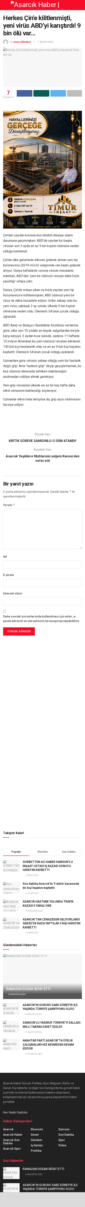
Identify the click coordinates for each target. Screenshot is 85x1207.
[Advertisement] (42, 665)
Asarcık (8, 1129)
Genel (35, 1134)
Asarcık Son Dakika (11, 1141)
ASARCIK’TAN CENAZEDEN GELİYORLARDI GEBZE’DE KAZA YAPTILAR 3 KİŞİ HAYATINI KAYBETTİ (51, 923)
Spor (61, 1140)
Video (62, 1145)
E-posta (8, 575)
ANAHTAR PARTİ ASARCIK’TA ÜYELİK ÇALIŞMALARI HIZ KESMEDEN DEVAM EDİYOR (48, 1044)
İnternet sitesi (12, 593)
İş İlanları (37, 1145)
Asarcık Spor (12, 1148)
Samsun (64, 1129)
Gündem (36, 1140)
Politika (36, 1150)
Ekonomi (37, 1129)
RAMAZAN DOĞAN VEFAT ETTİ (28, 989)
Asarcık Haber (12, 1134)
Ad (5, 556)
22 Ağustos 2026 (17, 994)
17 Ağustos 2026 (33, 1032)
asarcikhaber (22, 41)
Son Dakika (66, 1134)
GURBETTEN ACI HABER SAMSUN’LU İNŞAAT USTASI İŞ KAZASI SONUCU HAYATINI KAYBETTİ (48, 866)
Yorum (9, 505)
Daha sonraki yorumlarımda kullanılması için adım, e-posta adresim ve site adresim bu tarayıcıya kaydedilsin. (41, 619)
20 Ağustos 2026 (33, 1014)
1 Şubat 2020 (45, 41)
